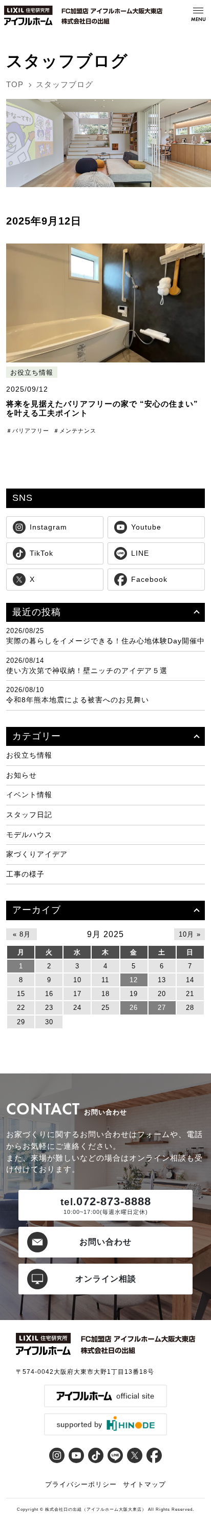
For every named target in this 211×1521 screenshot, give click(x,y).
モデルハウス (29, 834)
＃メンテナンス (74, 431)
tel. (68, 1201)
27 (162, 1007)
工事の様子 (25, 874)
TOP (15, 84)
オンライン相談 (105, 1278)
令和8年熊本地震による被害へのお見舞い (77, 700)
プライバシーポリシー (81, 1484)
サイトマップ (144, 1484)
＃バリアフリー (27, 431)
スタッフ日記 (29, 814)
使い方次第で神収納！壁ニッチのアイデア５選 (86, 670)
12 (134, 980)
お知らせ (21, 775)
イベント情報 (29, 794)
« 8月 (22, 934)
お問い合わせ (105, 1242)
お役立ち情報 (31, 372)
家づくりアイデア (37, 854)
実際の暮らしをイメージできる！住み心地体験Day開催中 (105, 641)
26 (134, 1007)
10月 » (190, 934)
